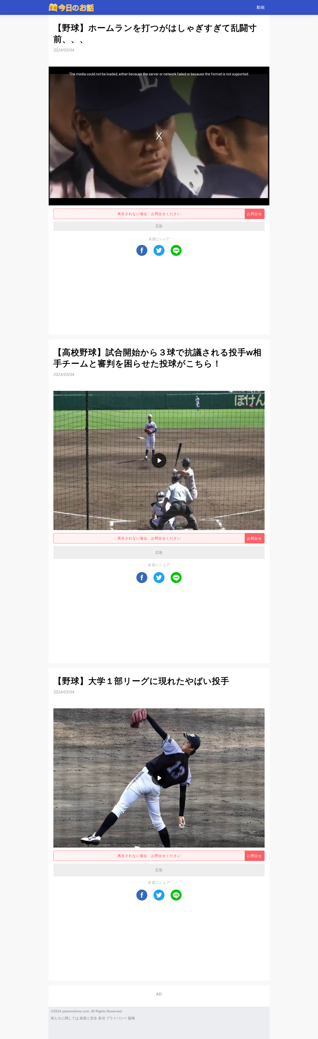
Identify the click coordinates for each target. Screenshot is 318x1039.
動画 (261, 7)
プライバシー (116, 1018)
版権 (131, 1018)
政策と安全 (88, 1018)
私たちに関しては (65, 1018)
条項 (101, 1018)
